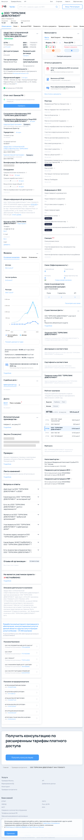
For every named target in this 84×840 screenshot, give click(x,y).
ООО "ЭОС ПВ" (55, 433)
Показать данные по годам (14, 342)
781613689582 (26, 666)
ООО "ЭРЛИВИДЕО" (57, 436)
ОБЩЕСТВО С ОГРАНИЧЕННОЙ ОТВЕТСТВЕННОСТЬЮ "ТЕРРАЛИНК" (16, 148)
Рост (63, 402)
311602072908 (12, 687)
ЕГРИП (4, 801)
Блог (51, 1)
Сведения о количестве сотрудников (14, 810)
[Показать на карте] (16, 84)
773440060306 (26, 647)
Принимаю (11, 833)
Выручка (49, 402)
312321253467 (12, 706)
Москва (48, 406)
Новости (67, 1)
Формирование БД (8, 784)
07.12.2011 (8, 47)
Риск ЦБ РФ (45, 804)
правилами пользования (51, 823)
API (25, 1)
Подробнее (7, 581)
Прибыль (57, 402)
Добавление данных (49, 784)
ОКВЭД (4, 804)
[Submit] (57, 6)
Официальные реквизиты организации (15, 816)
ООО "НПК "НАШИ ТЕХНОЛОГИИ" (56, 420)
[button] (72, 7)
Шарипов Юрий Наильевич (13, 124)
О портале (59, 1)
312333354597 (12, 713)
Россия (55, 406)
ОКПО (44, 801)
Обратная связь (77, 1)
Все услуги (5, 1)
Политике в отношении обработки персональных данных (25, 827)
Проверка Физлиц (16, 1)
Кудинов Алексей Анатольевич (14, 155)
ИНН (43, 807)
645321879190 (26, 673)
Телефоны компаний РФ (9, 813)
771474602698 (26, 654)
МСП (3, 807)
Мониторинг (6, 787)
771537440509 (26, 660)
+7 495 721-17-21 (9, 229)
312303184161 (12, 719)
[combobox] (38, 7)
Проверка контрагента (9, 789)
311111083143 (11, 694)
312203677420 (12, 700)
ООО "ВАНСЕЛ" (55, 424)
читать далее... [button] (17, 215)
